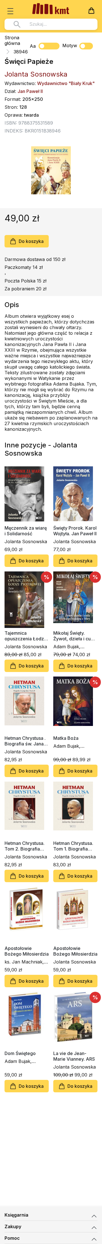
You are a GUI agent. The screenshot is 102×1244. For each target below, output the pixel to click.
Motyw (69, 45)
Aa (33, 46)
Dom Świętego (20, 1053)
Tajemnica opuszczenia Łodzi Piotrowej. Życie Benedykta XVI (25, 635)
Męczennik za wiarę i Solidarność (26, 530)
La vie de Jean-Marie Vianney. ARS (74, 1056)
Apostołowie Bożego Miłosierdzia (27, 951)
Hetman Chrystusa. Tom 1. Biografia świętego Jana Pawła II (73, 846)
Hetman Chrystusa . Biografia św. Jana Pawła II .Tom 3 (25, 741)
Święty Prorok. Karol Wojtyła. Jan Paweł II (75, 530)
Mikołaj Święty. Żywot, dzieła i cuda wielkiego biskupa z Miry (74, 635)
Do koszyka (31, 241)
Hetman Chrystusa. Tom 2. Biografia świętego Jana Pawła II (24, 846)
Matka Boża (65, 738)
